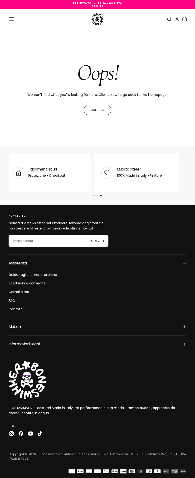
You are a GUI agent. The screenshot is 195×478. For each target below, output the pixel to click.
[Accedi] (177, 19)
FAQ (12, 300)
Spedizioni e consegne (27, 283)
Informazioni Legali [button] (24, 344)
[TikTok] (40, 433)
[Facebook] (21, 433)
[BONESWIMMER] (28, 380)
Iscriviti (96, 241)
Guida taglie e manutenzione (33, 274)
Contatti (16, 309)
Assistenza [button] (18, 263)
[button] (11, 19)
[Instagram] (11, 433)
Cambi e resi (19, 291)
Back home (97, 110)
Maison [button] (15, 326)
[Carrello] (184, 19)
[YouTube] (30, 433)
